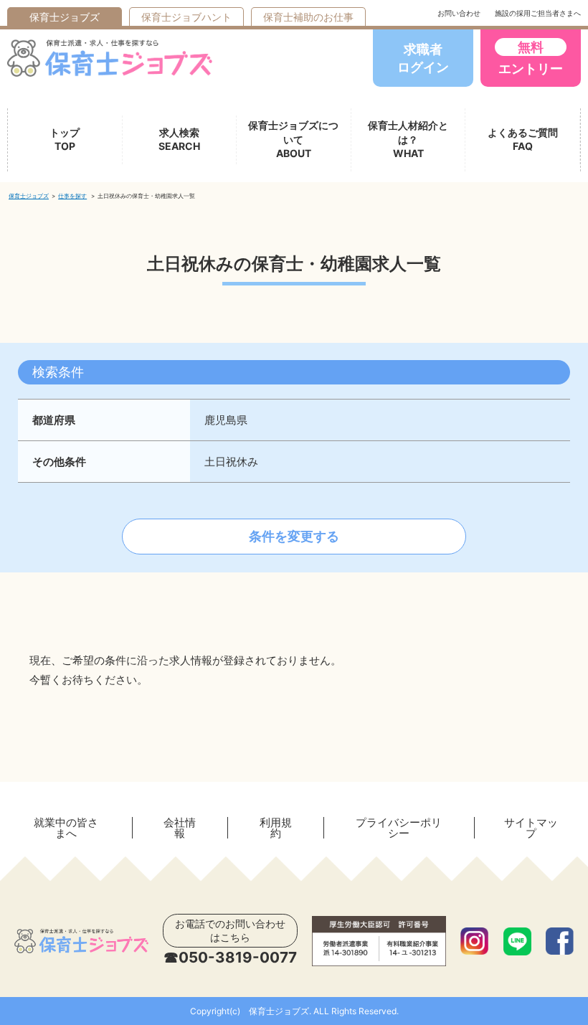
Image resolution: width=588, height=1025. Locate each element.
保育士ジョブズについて (293, 139)
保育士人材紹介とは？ (408, 139)
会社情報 (179, 828)
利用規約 (276, 828)
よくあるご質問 (523, 139)
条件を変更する (294, 536)
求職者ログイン (423, 58)
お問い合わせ (458, 13)
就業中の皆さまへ (66, 828)
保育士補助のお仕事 (308, 17)
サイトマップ (531, 828)
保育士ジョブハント (186, 17)
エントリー (530, 57)
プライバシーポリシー (399, 828)
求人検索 (179, 139)
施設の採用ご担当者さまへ (538, 13)
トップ (64, 139)
